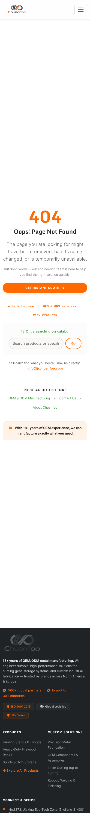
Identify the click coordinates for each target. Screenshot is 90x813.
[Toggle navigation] (80, 9)
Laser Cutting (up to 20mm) (63, 770)
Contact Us (67, 398)
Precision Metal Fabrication (59, 745)
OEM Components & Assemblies (63, 757)
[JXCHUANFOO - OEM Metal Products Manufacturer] (20, 10)
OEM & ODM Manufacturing (29, 398)
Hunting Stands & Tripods (22, 742)
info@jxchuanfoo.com (45, 368)
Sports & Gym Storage (19, 762)
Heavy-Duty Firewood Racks (19, 752)
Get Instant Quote (42, 288)
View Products (45, 315)
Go (73, 343)
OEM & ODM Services (59, 306)
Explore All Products (22, 770)
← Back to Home (21, 306)
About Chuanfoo (45, 407)
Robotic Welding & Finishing (61, 783)
